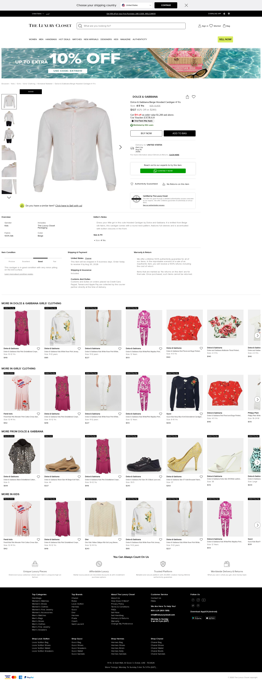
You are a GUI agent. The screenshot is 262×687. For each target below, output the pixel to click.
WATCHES (77, 39)
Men (41, 39)
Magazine (125, 39)
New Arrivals (91, 39)
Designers (106, 39)
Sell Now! (225, 39)
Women (33, 39)
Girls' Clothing (29, 84)
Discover (5, 84)
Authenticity (140, 39)
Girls (19, 84)
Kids (116, 39)
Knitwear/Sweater (45, 84)
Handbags (51, 39)
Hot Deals (64, 39)
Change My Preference (122, 624)
